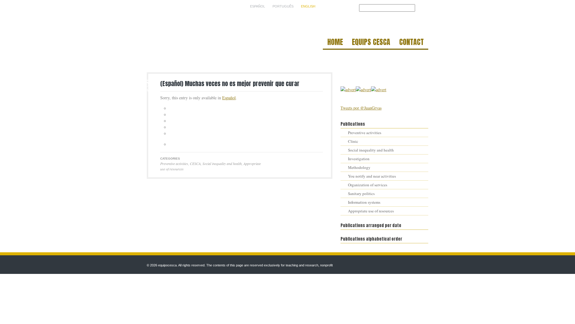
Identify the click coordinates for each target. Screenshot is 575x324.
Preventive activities (174, 163)
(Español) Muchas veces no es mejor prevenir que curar (229, 83)
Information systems (364, 202)
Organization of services (367, 185)
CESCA (195, 163)
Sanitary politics (361, 193)
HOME (335, 42)
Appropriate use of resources (371, 211)
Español (229, 97)
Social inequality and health (222, 163)
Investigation (359, 158)
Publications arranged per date (371, 225)
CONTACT (411, 42)
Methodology (359, 167)
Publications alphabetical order (371, 239)
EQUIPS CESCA (371, 42)
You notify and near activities (372, 176)
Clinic (353, 141)
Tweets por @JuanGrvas (361, 108)
